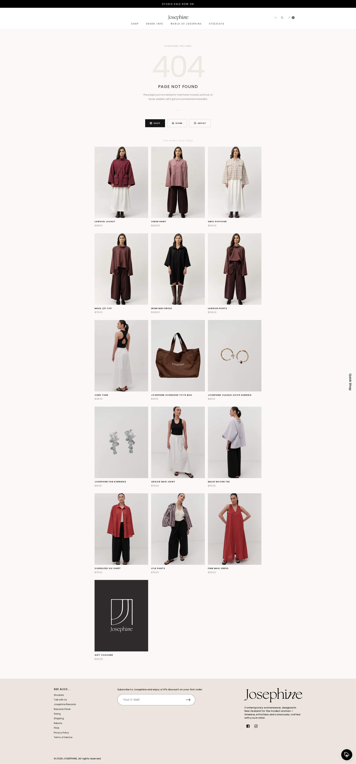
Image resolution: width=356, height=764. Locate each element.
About (202, 123)
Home (179, 123)
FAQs (56, 727)
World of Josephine (186, 24)
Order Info (154, 24)
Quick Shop (350, 382)
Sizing (57, 713)
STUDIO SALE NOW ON (178, 4)
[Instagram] (256, 726)
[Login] (276, 17)
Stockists (217, 24)
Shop (135, 24)
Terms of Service (63, 737)
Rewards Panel (62, 709)
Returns (58, 723)
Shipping (59, 718)
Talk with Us (60, 699)
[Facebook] (248, 726)
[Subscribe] (190, 699)
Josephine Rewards (65, 704)
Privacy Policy (61, 732)
